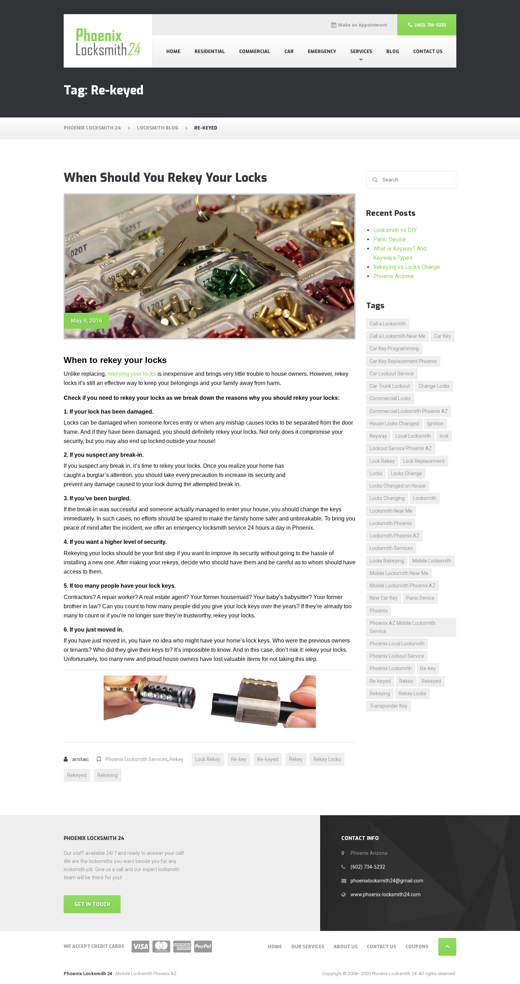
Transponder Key (389, 706)
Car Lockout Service (392, 373)
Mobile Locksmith (431, 561)
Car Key (442, 336)
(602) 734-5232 (368, 867)
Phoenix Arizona (393, 276)
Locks (376, 473)
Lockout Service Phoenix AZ (401, 448)
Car (289, 51)
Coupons (416, 947)
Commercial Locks (390, 398)
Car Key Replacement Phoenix (403, 361)
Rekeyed (77, 775)
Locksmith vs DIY (395, 230)
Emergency (322, 51)
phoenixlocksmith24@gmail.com (387, 881)
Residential (210, 51)
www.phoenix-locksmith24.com (386, 894)
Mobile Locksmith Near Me (399, 573)
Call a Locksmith (388, 324)
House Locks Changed (394, 423)
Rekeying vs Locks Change (406, 267)
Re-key (239, 759)
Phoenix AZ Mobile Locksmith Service (402, 627)
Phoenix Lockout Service (397, 656)
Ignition (435, 423)
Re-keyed (267, 759)
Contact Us (428, 51)
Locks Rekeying (387, 561)
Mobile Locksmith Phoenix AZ (402, 585)
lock (444, 436)
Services (361, 51)
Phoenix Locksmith (391, 668)
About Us (346, 947)
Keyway (378, 436)
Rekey (177, 759)
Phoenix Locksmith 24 (88, 973)
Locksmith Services (391, 548)
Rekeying (107, 775)
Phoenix (379, 611)
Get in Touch (92, 904)
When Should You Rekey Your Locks (165, 178)
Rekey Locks (327, 759)
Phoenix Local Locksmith (397, 643)
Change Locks (434, 386)
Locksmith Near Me (391, 511)
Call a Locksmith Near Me (398, 336)
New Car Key (384, 598)
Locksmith (424, 498)
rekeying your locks (132, 374)
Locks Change (406, 473)
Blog (392, 51)
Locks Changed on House (398, 486)
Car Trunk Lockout (390, 386)
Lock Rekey (207, 759)
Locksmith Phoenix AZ (395, 536)
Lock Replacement (424, 461)
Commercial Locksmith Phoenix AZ (409, 411)
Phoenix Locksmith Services (136, 759)
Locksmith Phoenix (391, 523)
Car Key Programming (394, 348)
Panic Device (389, 239)
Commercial (254, 51)
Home (173, 51)
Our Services (307, 947)
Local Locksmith (413, 436)
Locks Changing (387, 498)
